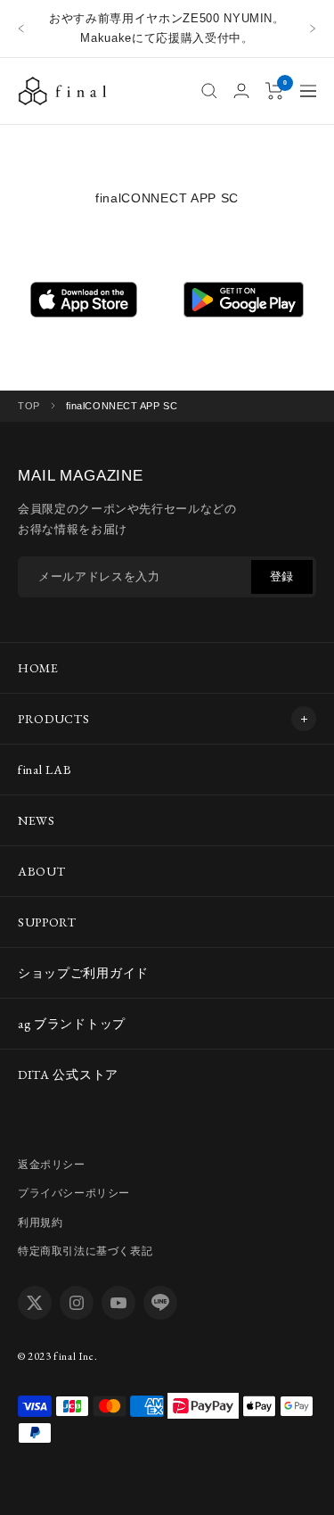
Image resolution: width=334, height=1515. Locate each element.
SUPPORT (47, 922)
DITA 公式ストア (68, 1074)
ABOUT (42, 871)
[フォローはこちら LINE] (160, 1303)
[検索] (209, 91)
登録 (282, 576)
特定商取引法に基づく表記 (85, 1251)
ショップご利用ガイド (83, 973)
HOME (38, 668)
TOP (29, 405)
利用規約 (40, 1222)
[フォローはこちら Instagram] (77, 1303)
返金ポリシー (52, 1164)
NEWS (36, 820)
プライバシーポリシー (74, 1193)
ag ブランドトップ (72, 1024)
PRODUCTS (54, 719)
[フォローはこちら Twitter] (35, 1303)
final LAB (44, 770)
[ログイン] (241, 90)
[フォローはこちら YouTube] (118, 1303)
